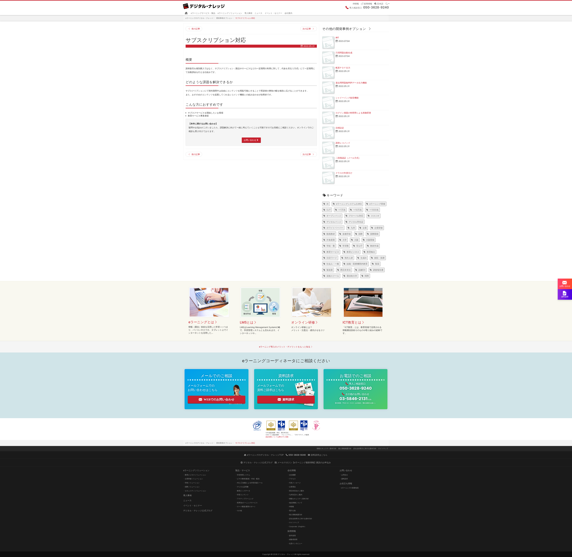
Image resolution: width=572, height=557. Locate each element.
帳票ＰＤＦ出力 (343, 67)
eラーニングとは (201, 322)
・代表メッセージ (294, 483)
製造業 (330, 270)
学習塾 (345, 245)
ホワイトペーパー (335, 227)
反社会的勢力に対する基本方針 (364, 448)
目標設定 (340, 127)
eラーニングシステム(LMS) (349, 204)
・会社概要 (291, 475)
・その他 (238, 511)
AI (327, 204)
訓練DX (361, 270)
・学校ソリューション (191, 483)
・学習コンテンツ (241, 495)
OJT (329, 209)
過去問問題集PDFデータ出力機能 (351, 82)
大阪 (356, 240)
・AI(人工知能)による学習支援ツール (249, 483)
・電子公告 (291, 511)
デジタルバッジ (334, 222)
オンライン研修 (303, 322)
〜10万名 (357, 209)
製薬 (377, 264)
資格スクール (333, 276)
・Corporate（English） (296, 526)
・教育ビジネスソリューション (194, 475)
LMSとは (247, 322)
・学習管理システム (242, 475)
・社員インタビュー (294, 543)
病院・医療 (379, 258)
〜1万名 (342, 209)
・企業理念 (291, 487)
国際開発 (374, 234)
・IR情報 (290, 507)
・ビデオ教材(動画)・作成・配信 (247, 479)
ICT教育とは (352, 322)
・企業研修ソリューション (193, 479)
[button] (378, 3)
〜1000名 (374, 209)
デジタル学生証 (356, 222)
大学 (344, 240)
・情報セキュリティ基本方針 (298, 499)
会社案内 (288, 13)
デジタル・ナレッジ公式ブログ (197, 510)
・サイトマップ (293, 522)
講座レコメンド (343, 143)
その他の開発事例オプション (344, 29)
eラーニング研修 (377, 204)
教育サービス (333, 252)
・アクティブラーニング (244, 499)
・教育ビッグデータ (242, 491)
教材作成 (374, 245)
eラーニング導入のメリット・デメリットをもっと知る (284, 347)
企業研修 (378, 227)
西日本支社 (345, 270)
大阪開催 (370, 240)
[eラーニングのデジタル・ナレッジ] (204, 5)
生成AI (363, 258)
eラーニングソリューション (230, 13)
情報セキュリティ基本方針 (326, 448)
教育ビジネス (353, 252)
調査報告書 (378, 270)
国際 (360, 234)
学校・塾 (331, 245)
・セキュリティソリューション (194, 491)
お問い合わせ (250, 140)
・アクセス (291, 479)
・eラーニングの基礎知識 (349, 488)
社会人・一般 (333, 264)
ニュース (258, 13)
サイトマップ (383, 448)
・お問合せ (344, 475)
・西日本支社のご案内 (295, 491)
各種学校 (346, 234)
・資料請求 (344, 479)
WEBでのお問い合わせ (219, 399)
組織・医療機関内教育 (357, 264)
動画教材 (331, 234)
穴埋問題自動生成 (344, 52)
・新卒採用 (291, 536)
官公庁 (359, 245)
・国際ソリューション (191, 487)
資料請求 (288, 399)
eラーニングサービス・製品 (203, 13)
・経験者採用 (292, 539)
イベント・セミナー (273, 13)
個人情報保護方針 (344, 448)
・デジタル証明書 (241, 487)
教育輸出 (371, 252)
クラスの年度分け (344, 173)
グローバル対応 (356, 215)
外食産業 (331, 240)
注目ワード (332, 258)
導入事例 (248, 13)
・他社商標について (294, 503)
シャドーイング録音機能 (347, 97)
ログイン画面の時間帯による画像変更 (353, 112)
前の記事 (196, 28)
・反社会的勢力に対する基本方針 (299, 519)
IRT (337, 37)
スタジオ (375, 215)
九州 (353, 227)
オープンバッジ (334, 215)
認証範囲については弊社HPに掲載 (277, 437)
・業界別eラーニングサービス (246, 503)
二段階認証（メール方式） (348, 158)
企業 (365, 227)
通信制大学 (352, 276)
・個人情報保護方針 (294, 515)
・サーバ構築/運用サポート (245, 507)
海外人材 (349, 258)
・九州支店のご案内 (294, 495)
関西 (367, 276)
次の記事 (307, 28)
